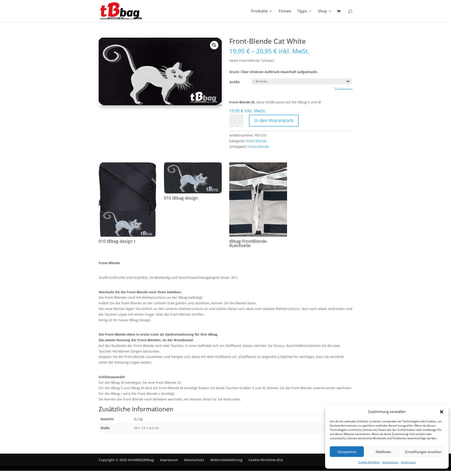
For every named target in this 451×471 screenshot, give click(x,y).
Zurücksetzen (343, 89)
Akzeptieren (347, 451)
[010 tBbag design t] (127, 235)
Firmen (285, 11)
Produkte (259, 11)
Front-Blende (256, 141)
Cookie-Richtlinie (369, 462)
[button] (441, 411)
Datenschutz (390, 462)
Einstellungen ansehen (423, 451)
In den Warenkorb (273, 120)
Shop (322, 11)
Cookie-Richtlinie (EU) (266, 460)
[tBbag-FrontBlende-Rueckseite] (258, 235)
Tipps (302, 11)
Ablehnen (383, 451)
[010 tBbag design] (193, 192)
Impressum (408, 462)
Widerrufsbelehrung (226, 460)
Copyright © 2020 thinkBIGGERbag (126, 460)
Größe (234, 82)
